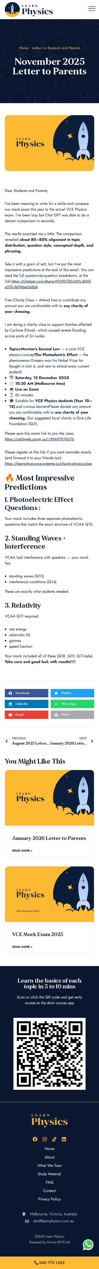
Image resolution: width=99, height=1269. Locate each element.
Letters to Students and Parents (56, 48)
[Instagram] (44, 1139)
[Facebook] (35, 1139)
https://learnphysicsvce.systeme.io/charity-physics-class (48, 463)
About (50, 1157)
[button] (92, 10)
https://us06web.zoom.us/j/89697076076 (39, 439)
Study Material (49, 1174)
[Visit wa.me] (88, 1245)
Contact (49, 1190)
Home (24, 48)
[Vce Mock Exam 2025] (49, 894)
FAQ (49, 1182)
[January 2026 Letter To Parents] (49, 798)
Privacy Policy (49, 1199)
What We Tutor (49, 1165)
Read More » (22, 850)
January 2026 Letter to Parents (49, 838)
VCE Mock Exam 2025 (37, 934)
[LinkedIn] (64, 1139)
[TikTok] (54, 1139)
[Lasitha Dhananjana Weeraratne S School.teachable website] (49, 1054)
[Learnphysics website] (29, 9)
